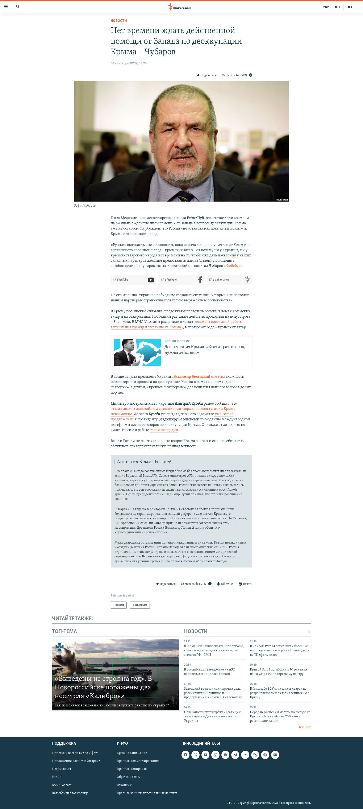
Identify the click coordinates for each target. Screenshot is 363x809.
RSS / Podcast (61, 785)
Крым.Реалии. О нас (132, 753)
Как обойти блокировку (70, 793)
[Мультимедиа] (350, 7)
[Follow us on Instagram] (215, 755)
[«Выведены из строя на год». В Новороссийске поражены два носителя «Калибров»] (115, 674)
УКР (326, 7)
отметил (200, 377)
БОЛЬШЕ (305, 727)
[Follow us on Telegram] (235, 755)
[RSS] (255, 755)
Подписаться (61, 769)
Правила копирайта (132, 769)
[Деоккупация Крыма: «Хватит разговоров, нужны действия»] (137, 352)
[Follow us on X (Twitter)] (195, 755)
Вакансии (124, 785)
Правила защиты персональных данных (147, 793)
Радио (56, 777)
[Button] (206, 75)
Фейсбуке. (234, 266)
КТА (338, 7)
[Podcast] (265, 755)
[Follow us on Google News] (225, 755)
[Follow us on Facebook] (185, 755)
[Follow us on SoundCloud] (245, 755)
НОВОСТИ (196, 632)
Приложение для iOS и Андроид (76, 761)
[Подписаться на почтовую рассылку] (275, 755)
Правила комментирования (138, 761)
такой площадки (164, 430)
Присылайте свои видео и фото (75, 753)
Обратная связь (128, 777)
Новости (119, 21)
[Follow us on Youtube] (205, 755)
